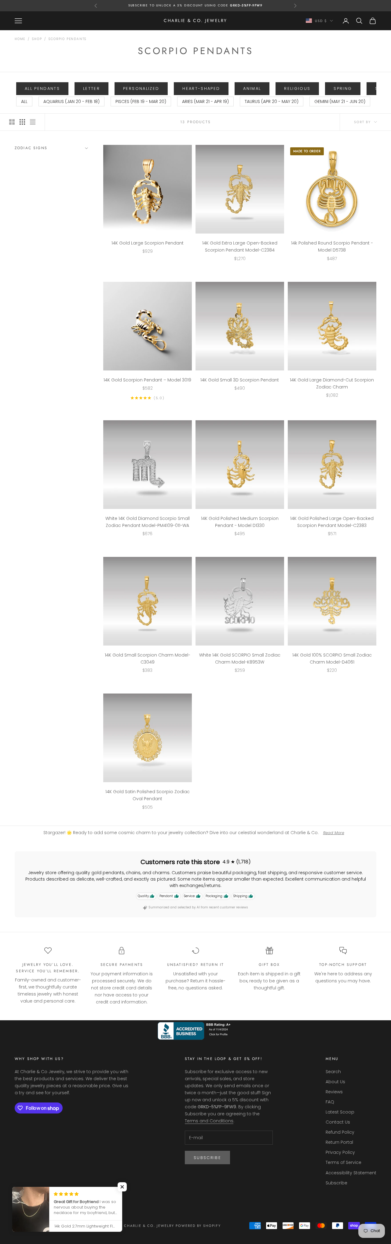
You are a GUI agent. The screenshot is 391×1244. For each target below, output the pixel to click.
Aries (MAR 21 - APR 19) (205, 101)
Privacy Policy (340, 1152)
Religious (297, 88)
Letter (91, 88)
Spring (343, 88)
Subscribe (207, 1158)
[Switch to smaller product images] (22, 122)
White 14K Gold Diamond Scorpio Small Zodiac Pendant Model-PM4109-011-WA (147, 521)
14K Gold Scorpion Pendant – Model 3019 (147, 380)
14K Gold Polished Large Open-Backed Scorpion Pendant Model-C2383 (332, 521)
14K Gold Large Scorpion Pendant (147, 243)
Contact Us (338, 1122)
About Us (335, 1082)
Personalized (141, 88)
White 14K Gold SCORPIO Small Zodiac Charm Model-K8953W (239, 658)
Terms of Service (343, 1162)
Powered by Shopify (198, 1225)
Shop (37, 39)
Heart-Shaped (201, 88)
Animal (252, 88)
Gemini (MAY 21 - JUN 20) (339, 101)
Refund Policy (340, 1132)
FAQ (330, 1102)
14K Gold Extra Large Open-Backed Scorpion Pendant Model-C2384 (239, 246)
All (24, 101)
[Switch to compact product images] (32, 122)
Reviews (334, 1092)
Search (333, 1072)
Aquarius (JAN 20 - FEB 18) (71, 101)
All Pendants (42, 88)
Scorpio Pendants (67, 39)
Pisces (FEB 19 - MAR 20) (140, 101)
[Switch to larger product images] (12, 122)
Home (20, 39)
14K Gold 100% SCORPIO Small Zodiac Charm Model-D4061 (332, 658)
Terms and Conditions (209, 1121)
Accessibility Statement (351, 1173)
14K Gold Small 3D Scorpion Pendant (239, 380)
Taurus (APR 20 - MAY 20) (271, 101)
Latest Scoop (340, 1112)
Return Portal (339, 1142)
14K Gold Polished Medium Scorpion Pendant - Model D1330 (240, 521)
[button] (122, 1186)
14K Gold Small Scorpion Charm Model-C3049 (147, 658)
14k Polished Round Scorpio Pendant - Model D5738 (332, 246)
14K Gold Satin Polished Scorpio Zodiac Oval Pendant (147, 795)
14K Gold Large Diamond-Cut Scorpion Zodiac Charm (332, 383)
